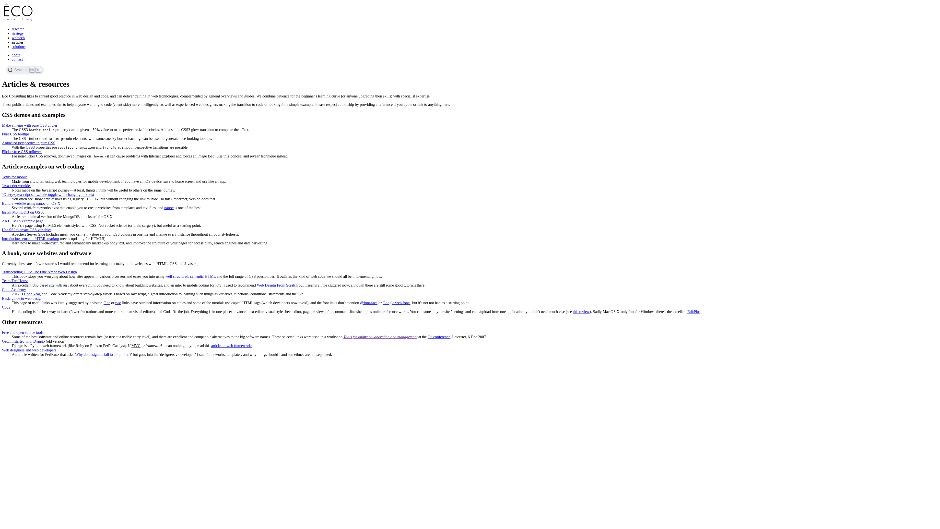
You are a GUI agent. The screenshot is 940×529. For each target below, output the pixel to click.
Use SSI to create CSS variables (26, 230)
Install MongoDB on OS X (23, 212)
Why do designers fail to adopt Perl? (103, 354)
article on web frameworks (231, 346)
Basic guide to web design (22, 298)
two (118, 303)
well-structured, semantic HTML (190, 276)
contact (17, 59)
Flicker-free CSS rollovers (22, 152)
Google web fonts (396, 303)
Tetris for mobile (14, 177)
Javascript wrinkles (16, 186)
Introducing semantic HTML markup (30, 239)
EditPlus (693, 312)
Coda (6, 307)
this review (581, 312)
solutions (18, 47)
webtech (18, 38)
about (16, 55)
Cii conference (439, 337)
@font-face (368, 303)
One (107, 303)
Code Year (32, 294)
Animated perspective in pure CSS (28, 143)
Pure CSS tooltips (15, 134)
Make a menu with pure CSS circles (30, 125)
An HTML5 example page (22, 221)
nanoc (169, 208)
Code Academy (14, 290)
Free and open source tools (22, 332)
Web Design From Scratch (277, 285)
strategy (18, 33)
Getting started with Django (23, 341)
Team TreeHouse (15, 281)
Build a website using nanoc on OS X (31, 203)
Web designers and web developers (29, 350)
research (18, 29)
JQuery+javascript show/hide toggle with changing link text (48, 194)
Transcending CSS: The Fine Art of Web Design (39, 272)
